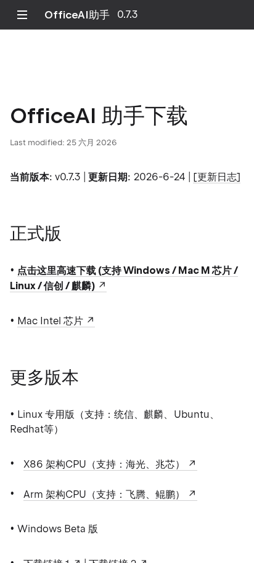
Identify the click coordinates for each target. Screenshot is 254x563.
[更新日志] (216, 177)
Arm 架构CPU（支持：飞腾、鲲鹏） (104, 494)
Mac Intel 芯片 (50, 321)
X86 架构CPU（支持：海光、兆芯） (104, 464)
